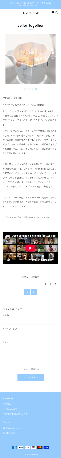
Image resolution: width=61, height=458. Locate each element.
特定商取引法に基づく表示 (15, 413)
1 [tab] (25, 89)
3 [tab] (32, 89)
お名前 (6, 315)
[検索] (56, 12)
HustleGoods (30, 13)
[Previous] (6, 4)
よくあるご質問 (10, 408)
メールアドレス (10, 328)
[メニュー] (4, 12)
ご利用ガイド (9, 403)
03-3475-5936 (9, 432)
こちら (42, 217)
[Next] (54, 4)
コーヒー (35, 276)
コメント (7, 342)
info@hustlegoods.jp (12, 428)
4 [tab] (36, 89)
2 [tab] (29, 89)
